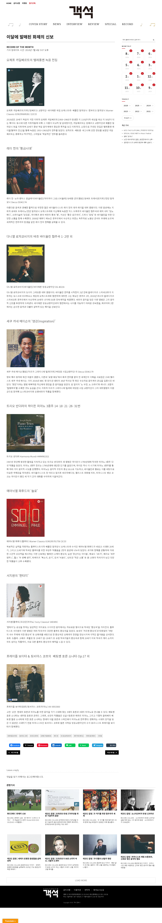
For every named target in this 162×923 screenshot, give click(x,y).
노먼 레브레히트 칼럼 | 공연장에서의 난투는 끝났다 (141, 139)
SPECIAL (110, 24)
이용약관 (77, 890)
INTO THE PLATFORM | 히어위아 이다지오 (138, 130)
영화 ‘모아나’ (128, 136)
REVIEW (93, 24)
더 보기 (127, 118)
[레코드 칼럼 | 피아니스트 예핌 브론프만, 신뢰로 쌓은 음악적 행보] (138, 844)
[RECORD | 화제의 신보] (24, 799)
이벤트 (24, 3)
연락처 (87, 890)
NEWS (57, 24)
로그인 (30, 776)
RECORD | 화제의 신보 (16, 813)
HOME (8, 3)
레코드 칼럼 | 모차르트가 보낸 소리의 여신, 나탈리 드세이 (61, 859)
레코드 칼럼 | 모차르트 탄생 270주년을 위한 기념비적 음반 (62, 814)
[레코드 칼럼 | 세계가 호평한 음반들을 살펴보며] (24, 844)
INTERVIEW (75, 24)
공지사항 (16, 3)
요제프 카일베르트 (46, 736)
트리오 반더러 (34, 736)
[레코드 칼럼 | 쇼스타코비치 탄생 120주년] (138, 799)
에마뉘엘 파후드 (90, 736)
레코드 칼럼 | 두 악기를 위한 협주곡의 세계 (99, 814)
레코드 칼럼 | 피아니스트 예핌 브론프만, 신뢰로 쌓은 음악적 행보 (137, 858)
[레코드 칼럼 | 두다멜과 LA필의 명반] (100, 844)
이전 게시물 (14, 752)
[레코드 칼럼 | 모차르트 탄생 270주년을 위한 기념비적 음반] (62, 799)
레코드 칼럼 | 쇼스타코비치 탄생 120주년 (137, 813)
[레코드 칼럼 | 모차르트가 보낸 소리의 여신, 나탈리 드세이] (62, 844)
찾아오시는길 (98, 890)
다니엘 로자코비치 (66, 736)
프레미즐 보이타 (12, 736)
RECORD (127, 24)
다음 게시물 (110, 752)
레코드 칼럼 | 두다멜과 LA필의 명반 (97, 858)
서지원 (100, 736)
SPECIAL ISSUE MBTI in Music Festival (137, 133)
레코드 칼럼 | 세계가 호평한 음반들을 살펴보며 (24, 859)
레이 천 (56, 736)
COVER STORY (38, 24)
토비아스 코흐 (23, 736)
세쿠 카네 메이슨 (79, 736)
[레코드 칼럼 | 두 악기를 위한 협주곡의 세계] (100, 799)
